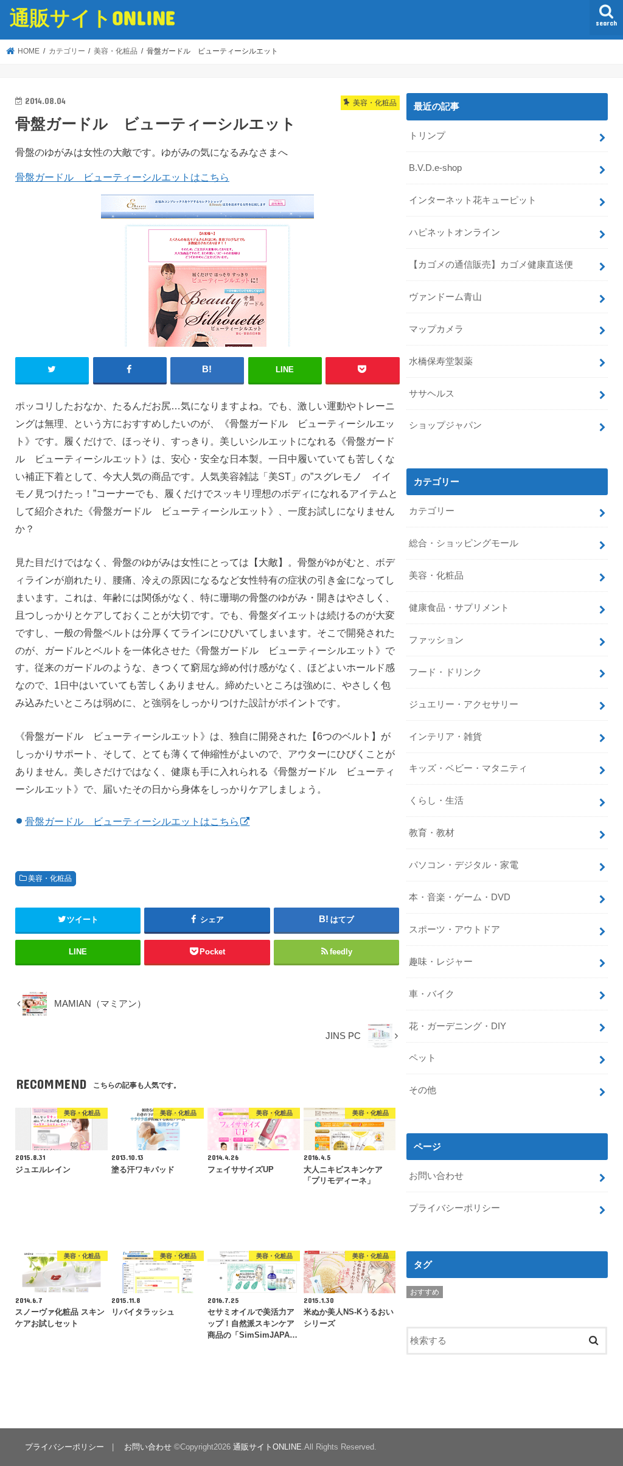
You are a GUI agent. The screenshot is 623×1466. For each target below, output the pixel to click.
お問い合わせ (436, 1176)
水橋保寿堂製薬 (441, 361)
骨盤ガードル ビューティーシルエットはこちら (122, 177)
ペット (422, 1058)
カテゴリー (431, 511)
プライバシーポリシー (454, 1208)
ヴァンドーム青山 (445, 297)
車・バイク (431, 994)
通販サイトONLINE (92, 17)
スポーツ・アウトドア (454, 929)
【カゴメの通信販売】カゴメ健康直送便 (491, 264)
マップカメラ (436, 329)
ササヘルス (431, 393)
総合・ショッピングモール (463, 543)
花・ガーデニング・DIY (457, 1026)
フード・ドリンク (445, 672)
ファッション (436, 640)
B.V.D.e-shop (435, 168)
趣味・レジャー (441, 962)
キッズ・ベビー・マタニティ (468, 768)
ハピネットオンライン (454, 232)
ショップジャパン (445, 425)
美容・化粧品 (50, 878)
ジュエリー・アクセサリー (463, 704)
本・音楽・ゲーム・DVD (459, 897)
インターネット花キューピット (473, 200)
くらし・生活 (436, 800)
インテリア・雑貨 (445, 737)
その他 (422, 1090)
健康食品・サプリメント (459, 608)
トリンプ (427, 136)
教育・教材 (431, 833)
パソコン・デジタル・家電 (463, 865)
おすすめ (424, 1292)
